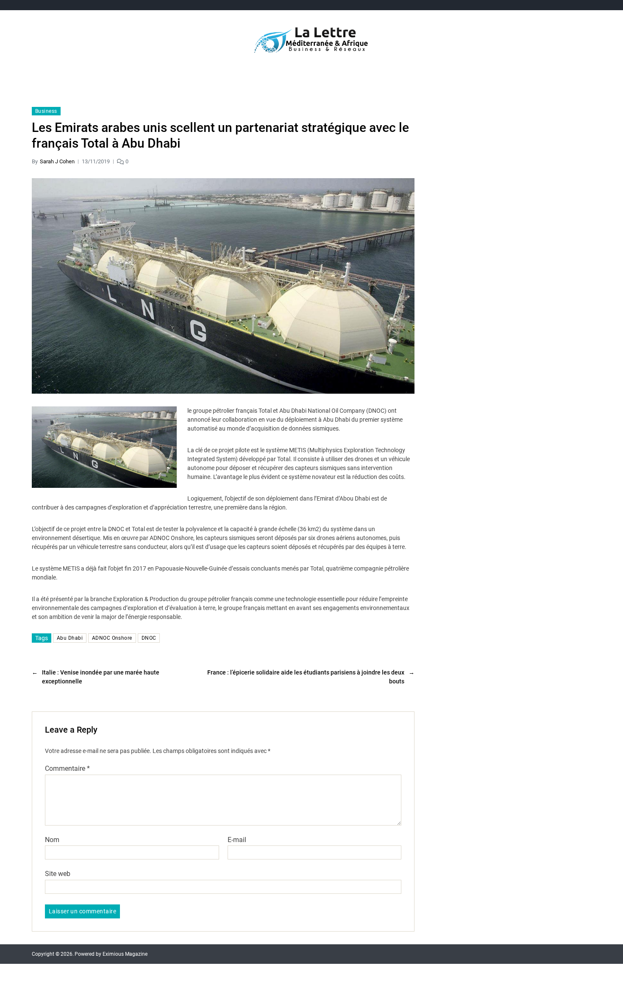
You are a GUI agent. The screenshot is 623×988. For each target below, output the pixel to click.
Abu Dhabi (70, 638)
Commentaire (67, 768)
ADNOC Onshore (112, 638)
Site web (57, 874)
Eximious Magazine (125, 954)
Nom (52, 840)
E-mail (237, 840)
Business (46, 111)
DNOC (149, 638)
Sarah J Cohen (57, 161)
